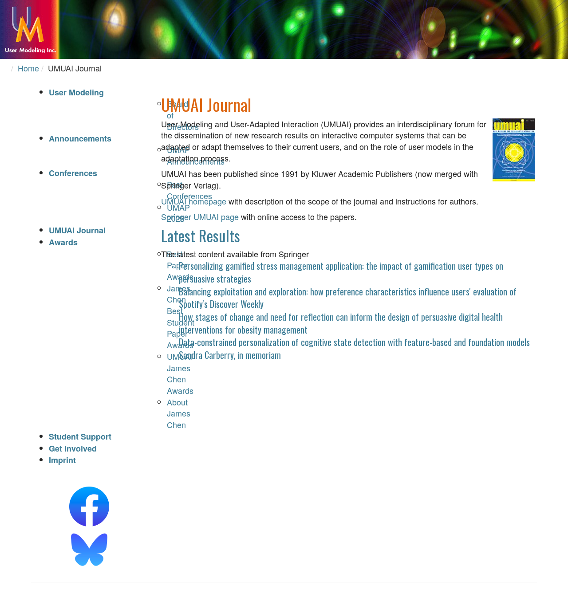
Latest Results (200, 235)
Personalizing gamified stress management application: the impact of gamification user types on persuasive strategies (341, 272)
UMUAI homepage (193, 201)
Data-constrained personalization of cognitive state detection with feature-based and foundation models (354, 342)
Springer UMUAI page (200, 216)
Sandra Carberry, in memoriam (230, 354)
